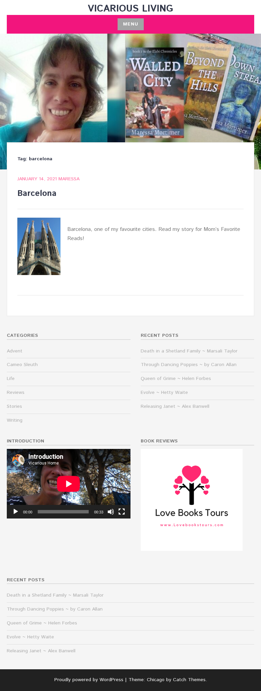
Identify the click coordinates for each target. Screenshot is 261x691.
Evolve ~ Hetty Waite (164, 392)
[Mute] (110, 511)
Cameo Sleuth (22, 364)
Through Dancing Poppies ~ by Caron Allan (189, 364)
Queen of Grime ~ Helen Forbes (176, 378)
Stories (14, 406)
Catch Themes (189, 679)
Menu (130, 24)
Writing (14, 420)
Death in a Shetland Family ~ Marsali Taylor (189, 351)
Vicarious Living (130, 9)
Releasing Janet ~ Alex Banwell (175, 406)
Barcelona (36, 193)
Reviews (15, 392)
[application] (68, 484)
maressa (69, 179)
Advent (14, 351)
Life (11, 378)
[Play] (15, 511)
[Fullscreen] (121, 511)
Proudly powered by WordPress (88, 679)
